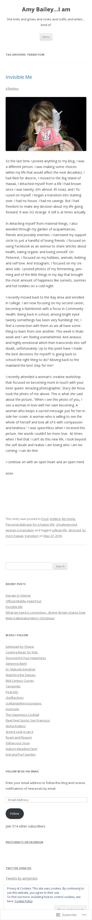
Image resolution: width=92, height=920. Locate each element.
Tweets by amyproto (22, 878)
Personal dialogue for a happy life (30, 524)
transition (31, 536)
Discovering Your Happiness (26, 658)
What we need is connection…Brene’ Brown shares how (45, 612)
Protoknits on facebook (24, 842)
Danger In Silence (18, 595)
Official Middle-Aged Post (23, 601)
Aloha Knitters (16, 726)
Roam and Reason (19, 737)
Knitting (55, 519)
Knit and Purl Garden (21, 754)
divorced (74, 530)
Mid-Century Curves (20, 680)
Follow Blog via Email (22, 771)
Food (44, 519)
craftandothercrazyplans (24, 703)
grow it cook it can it (19, 732)
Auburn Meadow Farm (21, 749)
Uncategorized (66, 524)
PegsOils (12, 692)
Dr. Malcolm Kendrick (20, 669)
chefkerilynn (15, 698)
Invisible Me (19, 77)
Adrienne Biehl (16, 663)
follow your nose (18, 743)
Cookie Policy (24, 901)
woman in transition (20, 530)
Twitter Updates (18, 868)
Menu (46, 37)
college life (59, 530)
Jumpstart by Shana (20, 646)
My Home (68, 519)
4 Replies (12, 88)
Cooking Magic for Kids (22, 652)
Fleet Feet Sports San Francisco (28, 720)
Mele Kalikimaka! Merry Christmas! (30, 618)
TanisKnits (13, 686)
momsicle (12, 709)
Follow (14, 813)
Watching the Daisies (21, 675)
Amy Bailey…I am (46, 9)
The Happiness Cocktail (22, 715)
